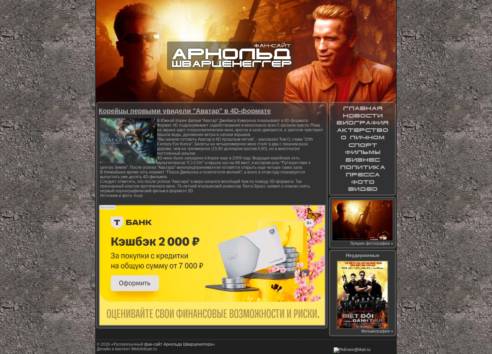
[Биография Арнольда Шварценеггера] (362, 123)
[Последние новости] (362, 115)
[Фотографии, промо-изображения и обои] (362, 182)
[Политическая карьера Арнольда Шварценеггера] (362, 167)
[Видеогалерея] (362, 189)
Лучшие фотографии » (371, 243)
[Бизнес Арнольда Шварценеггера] (362, 159)
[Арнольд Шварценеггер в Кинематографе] (362, 130)
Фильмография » (377, 331)
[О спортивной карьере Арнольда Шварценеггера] (362, 145)
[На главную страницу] (362, 108)
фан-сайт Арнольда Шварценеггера (178, 344)
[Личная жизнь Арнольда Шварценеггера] (362, 137)
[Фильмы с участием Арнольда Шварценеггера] (362, 152)
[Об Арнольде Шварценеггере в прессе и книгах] (362, 174)
